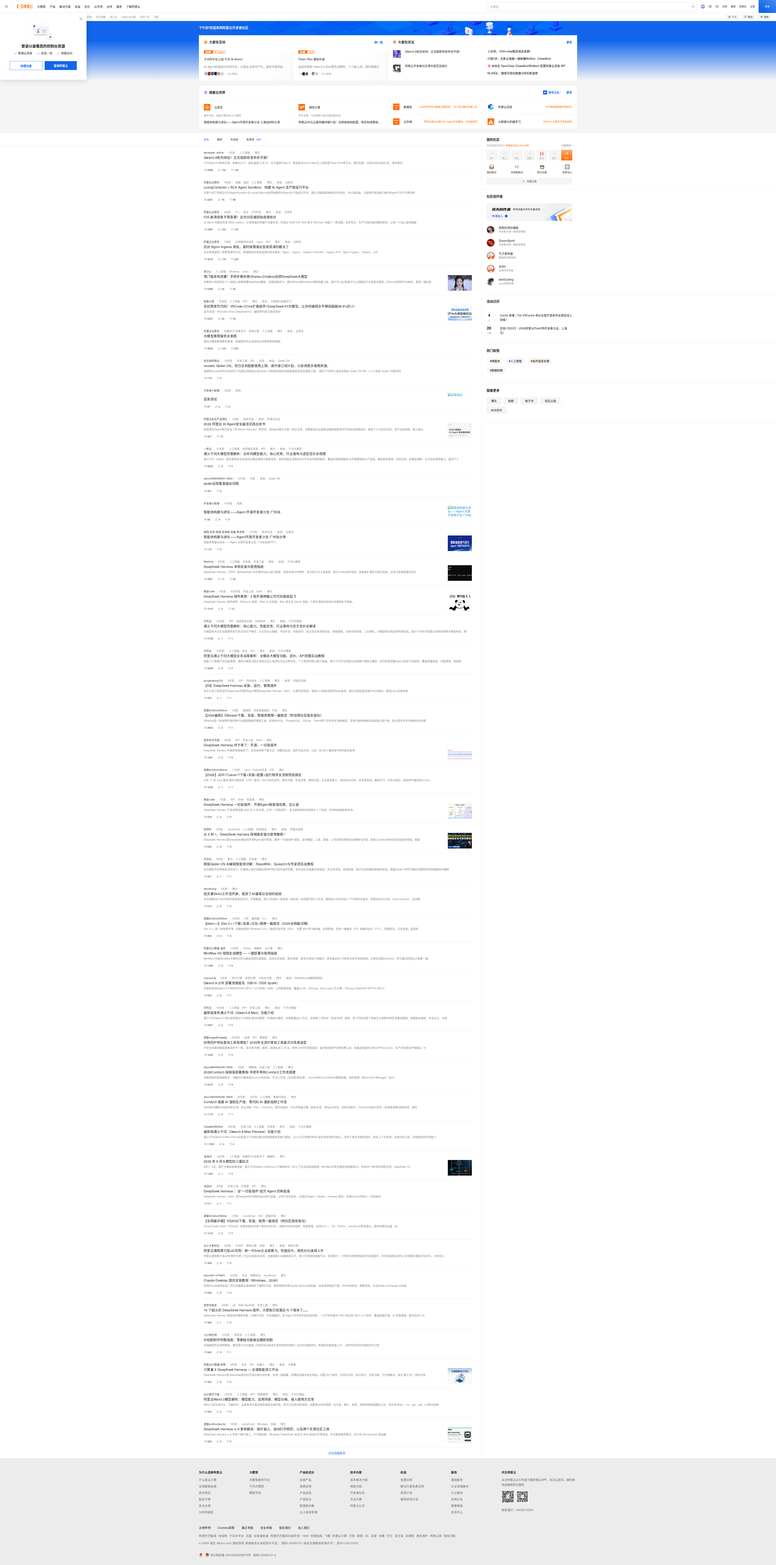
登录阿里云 (61, 66)
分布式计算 (265, 978)
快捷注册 (26, 66)
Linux (245, 271)
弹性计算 (251, 1245)
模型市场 (255, 1493)
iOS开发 (256, 212)
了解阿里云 (133, 6)
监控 (246, 182)
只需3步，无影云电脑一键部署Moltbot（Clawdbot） (520, 58)
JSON (253, 1097)
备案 (733, 6)
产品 (52, 6)
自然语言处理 (250, 449)
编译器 (255, 918)
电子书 (529, 401)
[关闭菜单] (6, 6)
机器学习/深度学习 (235, 331)
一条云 (208, 449)
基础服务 (457, 1480)
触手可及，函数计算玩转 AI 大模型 (222, 115)
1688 (305, 1536)
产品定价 (305, 1499)
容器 (238, 182)
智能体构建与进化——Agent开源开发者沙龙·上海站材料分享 (242, 122)
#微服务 (495, 361)
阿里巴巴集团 (207, 1536)
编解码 (258, 948)
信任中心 (457, 1512)
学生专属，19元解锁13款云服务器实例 (319, 115)
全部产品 (305, 1480)
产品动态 (305, 1493)
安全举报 (266, 1528)
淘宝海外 (422, 1536)
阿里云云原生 (211, 182)
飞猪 (327, 1536)
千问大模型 (256, 1486)
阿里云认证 (357, 1506)
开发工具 (242, 361)
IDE (252, 361)
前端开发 (271, 1216)
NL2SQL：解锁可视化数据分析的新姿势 (512, 73)
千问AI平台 (236, 1536)
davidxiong (210, 889)
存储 (262, 1245)
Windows (234, 271)
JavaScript (234, 829)
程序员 (238, 1335)
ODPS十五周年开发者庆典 (557, 121)
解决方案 (65, 6)
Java (247, 770)
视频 (238, 390)
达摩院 (409, 1536)
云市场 (98, 6)
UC (367, 1536)
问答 (262, 361)
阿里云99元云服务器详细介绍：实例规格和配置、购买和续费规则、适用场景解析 (340, 122)
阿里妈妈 (316, 1536)
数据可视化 (279, 1097)
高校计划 (406, 1493)
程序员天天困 (211, 740)
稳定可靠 (205, 1499)
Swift (259, 591)
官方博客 (101, 17)
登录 (767, 6)
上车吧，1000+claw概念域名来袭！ (509, 51)
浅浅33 (208, 1156)
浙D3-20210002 (347, 1543)
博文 (257, 152)
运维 (247, 1037)
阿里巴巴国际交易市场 (285, 1536)
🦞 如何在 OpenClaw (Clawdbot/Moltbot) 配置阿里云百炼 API (526, 66)
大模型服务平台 (259, 1480)
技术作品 (248, 419)
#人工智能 (515, 361)
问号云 (208, 621)
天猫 (249, 1536)
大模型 (41, 6)
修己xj (207, 271)
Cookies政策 (226, 1528)
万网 (352, 1536)
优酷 (382, 1536)
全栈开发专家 (506, 270)
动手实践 (87, 17)
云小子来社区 (211, 1245)
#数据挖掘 (496, 370)
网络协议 (255, 1275)
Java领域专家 (506, 283)
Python (247, 948)
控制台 (742, 6)
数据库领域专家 (507, 257)
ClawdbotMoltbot (213, 1126)
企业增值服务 (460, 1486)
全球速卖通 (261, 1536)
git (234, 1305)
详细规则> (566, 145)
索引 (230, 859)
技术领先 (205, 1493)
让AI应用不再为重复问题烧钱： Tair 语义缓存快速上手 (448, 106)
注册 (752, 6)
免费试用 (305, 1486)
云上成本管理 (308, 1512)
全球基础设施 (207, 1486)
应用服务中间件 (244, 242)
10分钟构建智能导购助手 (558, 106)
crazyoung (210, 978)
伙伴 (109, 6)
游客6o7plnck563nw (215, 710)
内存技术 (260, 621)
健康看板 (457, 1506)
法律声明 (205, 1528)
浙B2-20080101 (292, 1543)
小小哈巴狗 (210, 1335)
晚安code (209, 591)
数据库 (247, 710)
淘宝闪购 (449, 1536)
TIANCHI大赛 (128, 17)
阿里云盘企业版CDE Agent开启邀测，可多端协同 (450, 121)
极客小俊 (209, 301)
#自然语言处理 (540, 361)
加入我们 (304, 1528)
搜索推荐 (262, 1394)
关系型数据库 (261, 710)
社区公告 (550, 401)
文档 (724, 6)
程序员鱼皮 (210, 1305)
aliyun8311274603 (214, 1275)
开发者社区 (357, 1493)
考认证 (113, 17)
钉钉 (390, 1536)
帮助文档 (356, 1486)
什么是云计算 (207, 1480)
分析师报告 (206, 1512)
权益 (77, 6)
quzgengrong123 (213, 680)
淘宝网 (222, 1536)
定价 (87, 6)
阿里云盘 (436, 1536)
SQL (274, 710)
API (268, 242)
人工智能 (244, 152)
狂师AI (208, 829)
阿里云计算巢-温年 (215, 948)
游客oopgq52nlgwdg (215, 1037)
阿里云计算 (339, 1536)
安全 (246, 212)
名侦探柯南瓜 (211, 361)
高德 (360, 1536)
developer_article (214, 152)
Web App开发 (246, 1305)
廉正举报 (247, 1528)
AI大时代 (496, 410)
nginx (260, 242)
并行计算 (237, 978)
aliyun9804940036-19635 (218, 1067)
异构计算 (254, 331)
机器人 (261, 1364)
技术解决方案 (359, 1480)
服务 (119, 6)
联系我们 (285, 1528)
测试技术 (261, 829)
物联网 (252, 1067)
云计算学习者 (211, 1394)
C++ (237, 212)
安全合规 (205, 1506)
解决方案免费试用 (412, 1486)
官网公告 (457, 1499)
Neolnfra (208, 561)
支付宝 (399, 1536)
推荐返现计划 (409, 1499)
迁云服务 (457, 1493)
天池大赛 (356, 1499)
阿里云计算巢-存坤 (215, 1364)
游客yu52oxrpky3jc (215, 1424)
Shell (259, 740)
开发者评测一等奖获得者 (512, 231)
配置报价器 (307, 1506)
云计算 (269, 948)
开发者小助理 (211, 390)
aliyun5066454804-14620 (218, 478)
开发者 (223, 301)
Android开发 (260, 770)
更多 (569, 42)
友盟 (374, 1536)
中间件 (239, 1245)
